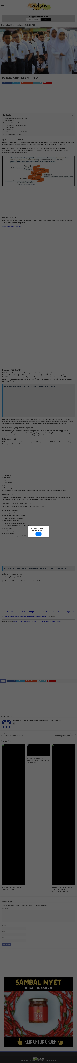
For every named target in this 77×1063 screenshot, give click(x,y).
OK (38, 534)
